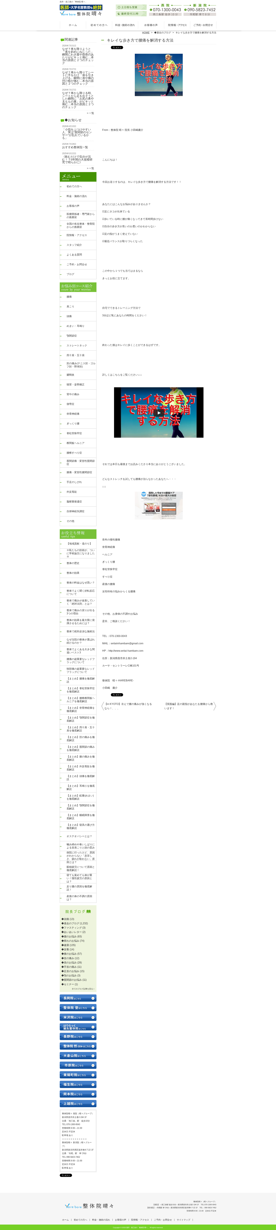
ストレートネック (77, 345)
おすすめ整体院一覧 (75, 147)
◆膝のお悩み (69, 953)
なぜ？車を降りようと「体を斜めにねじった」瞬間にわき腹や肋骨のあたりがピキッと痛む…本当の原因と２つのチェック (78, 56)
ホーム (73, 25)
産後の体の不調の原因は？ (79, 898)
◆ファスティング (71, 927)
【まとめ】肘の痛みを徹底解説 (81, 739)
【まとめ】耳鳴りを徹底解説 (81, 787)
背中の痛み (73, 394)
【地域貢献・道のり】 (79, 543)
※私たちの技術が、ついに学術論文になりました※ (81, 553)
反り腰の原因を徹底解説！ (79, 888)
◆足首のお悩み (70, 971)
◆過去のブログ (162, 32)
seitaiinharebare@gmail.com (127, 643)
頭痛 (69, 316)
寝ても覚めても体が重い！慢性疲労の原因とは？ (79, 878)
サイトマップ (183, 1220)
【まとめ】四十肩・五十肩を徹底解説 (81, 729)
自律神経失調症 (75, 511)
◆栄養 (65, 949)
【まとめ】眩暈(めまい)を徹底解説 (80, 797)
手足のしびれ (74, 482)
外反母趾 (72, 491)
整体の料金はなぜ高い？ (81, 582)
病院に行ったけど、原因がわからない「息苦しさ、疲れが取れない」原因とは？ (81, 857)
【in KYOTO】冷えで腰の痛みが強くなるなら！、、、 (128, 706)
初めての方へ (99, 25)
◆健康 (65, 945)
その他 (70, 521)
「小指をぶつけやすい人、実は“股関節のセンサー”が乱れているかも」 (77, 134)
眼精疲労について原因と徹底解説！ (81, 868)
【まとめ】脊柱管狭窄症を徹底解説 (81, 690)
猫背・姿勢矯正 (75, 384)
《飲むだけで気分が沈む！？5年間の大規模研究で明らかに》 (77, 159)
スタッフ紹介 (74, 245)
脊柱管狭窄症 (74, 433)
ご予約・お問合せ (203, 25)
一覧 (91, 113)
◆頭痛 (65, 919)
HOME (146, 32)
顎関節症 (72, 335)
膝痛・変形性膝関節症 (79, 472)
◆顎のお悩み (69, 975)
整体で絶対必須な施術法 (81, 631)
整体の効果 (73, 573)
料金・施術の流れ (125, 25)
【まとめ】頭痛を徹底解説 (81, 778)
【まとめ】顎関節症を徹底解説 (81, 719)
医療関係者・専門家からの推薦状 (81, 216)
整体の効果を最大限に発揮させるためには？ (81, 622)
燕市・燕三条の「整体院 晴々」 (137, 1227)
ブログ (70, 274)
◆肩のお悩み (69, 962)
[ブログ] (78, 915)
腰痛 (69, 296)
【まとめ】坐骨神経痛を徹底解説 (81, 709)
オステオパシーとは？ (79, 836)
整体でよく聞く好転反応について (81, 592)
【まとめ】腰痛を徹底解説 (81, 680)
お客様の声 (151, 25)
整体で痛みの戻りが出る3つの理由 (81, 612)
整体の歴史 (73, 563)
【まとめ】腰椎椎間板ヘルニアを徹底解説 (81, 700)
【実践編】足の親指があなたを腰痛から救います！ (188, 706)
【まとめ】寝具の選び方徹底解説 (81, 826)
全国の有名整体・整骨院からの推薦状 (81, 225)
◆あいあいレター (71, 932)
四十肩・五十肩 (75, 355)
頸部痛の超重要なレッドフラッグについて (81, 670)
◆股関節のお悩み (71, 979)
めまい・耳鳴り (75, 326)
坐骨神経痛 (73, 413)
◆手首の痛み (69, 967)
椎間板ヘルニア (75, 443)
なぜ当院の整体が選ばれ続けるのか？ (81, 641)
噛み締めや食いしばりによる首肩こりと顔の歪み (81, 846)
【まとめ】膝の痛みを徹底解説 (81, 758)
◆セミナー (67, 984)
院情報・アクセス (177, 25)
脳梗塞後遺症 (74, 501)
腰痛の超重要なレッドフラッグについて (81, 661)
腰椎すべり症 (74, 452)
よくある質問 (74, 254)
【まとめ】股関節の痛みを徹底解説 (81, 748)
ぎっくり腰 (73, 423)
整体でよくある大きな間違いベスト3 (81, 651)
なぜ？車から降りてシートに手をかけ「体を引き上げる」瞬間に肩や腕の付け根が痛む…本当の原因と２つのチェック (78, 78)
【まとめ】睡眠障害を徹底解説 (81, 817)
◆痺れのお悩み (70, 940)
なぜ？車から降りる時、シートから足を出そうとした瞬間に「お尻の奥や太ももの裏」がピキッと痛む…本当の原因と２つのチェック (78, 100)
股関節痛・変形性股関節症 (81, 462)
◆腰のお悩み (69, 936)
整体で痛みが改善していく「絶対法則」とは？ (81, 602)
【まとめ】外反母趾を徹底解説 (81, 768)
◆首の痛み (67, 958)
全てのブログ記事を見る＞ (83, 989)
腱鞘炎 (70, 374)
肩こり (70, 306)
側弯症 (70, 404)
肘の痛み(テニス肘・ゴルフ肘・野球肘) (81, 365)
